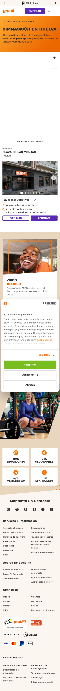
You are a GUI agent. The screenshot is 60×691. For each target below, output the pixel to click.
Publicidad (8, 546)
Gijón (5, 610)
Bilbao (6, 601)
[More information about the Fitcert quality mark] (36, 623)
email (42, 509)
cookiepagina (44, 340)
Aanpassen (28, 374)
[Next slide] (53, 177)
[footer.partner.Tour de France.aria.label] (15, 623)
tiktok (51, 509)
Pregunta (49, 11)
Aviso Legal (37, 678)
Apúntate (44, 218)
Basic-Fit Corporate (13, 574)
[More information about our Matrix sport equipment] (11, 634)
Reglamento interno (13, 532)
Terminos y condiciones (43, 673)
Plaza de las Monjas (19, 152)
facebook (34, 509)
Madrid (6, 597)
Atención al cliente (13, 528)
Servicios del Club (40, 532)
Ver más (16, 218)
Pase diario (9, 541)
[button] (56, 3)
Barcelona (36, 601)
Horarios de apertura (14, 537)
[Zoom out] (54, 65)
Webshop (8, 550)
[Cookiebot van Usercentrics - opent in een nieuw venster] (43, 304)
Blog (5, 555)
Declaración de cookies (15, 665)
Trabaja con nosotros (42, 537)
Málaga (7, 606)
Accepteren (30, 364)
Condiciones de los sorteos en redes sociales (41, 544)
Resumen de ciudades (42, 610)
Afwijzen (30, 384)
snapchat (25, 509)
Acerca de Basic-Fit (13, 570)
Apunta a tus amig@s (42, 552)
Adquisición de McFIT (42, 582)
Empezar (35, 11)
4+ (34, 200)
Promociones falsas (41, 577)
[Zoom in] (54, 58)
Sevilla (34, 606)
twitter (17, 509)
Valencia (35, 597)
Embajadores (38, 528)
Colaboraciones (11, 579)
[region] (30, 95)
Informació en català (42, 682)
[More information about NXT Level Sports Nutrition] (30, 634)
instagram (8, 509)
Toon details (43, 355)
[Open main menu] (55, 11)
